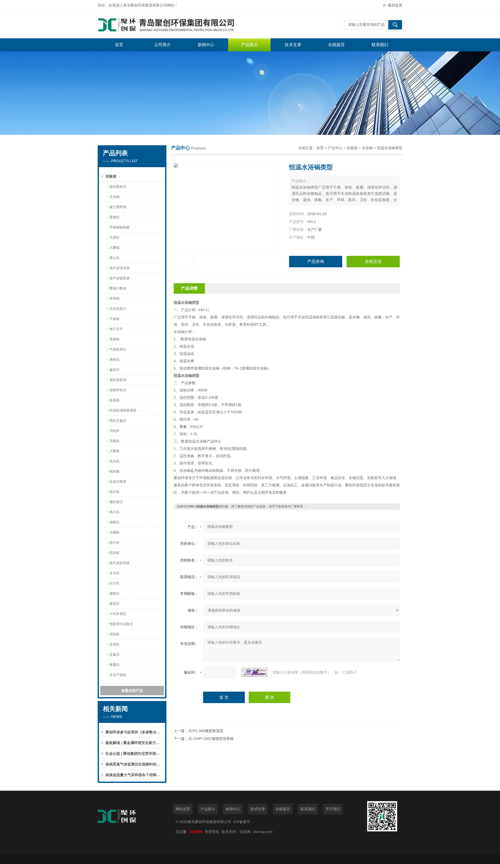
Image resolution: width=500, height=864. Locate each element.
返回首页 (395, 5)
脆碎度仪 (116, 502)
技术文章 (293, 45)
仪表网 (245, 832)
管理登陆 (212, 832)
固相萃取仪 (117, 390)
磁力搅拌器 (117, 207)
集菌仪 (114, 665)
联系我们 (380, 45)
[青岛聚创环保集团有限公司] (176, 24)
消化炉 (114, 431)
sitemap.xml (262, 832)
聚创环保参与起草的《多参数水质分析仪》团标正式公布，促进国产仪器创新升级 (134, 732)
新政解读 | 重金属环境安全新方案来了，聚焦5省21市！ (134, 743)
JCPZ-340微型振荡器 (205, 731)
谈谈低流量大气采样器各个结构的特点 (134, 775)
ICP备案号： (243, 822)
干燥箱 (114, 319)
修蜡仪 (114, 593)
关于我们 (333, 809)
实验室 (110, 176)
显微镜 (114, 339)
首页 (119, 45)
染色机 (114, 644)
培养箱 (114, 298)
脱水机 (114, 492)
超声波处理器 (119, 563)
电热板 (114, 471)
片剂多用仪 (117, 614)
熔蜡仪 (114, 522)
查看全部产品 (132, 690)
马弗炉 (114, 237)
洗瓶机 (114, 441)
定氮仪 (114, 654)
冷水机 (114, 573)
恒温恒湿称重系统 (122, 410)
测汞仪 (114, 359)
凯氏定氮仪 (117, 420)
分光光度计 (117, 309)
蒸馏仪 (114, 217)
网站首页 (183, 809)
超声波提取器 (119, 278)
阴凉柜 (114, 553)
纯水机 (114, 461)
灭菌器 (114, 451)
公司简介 (162, 45)
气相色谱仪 (117, 349)
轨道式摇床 (117, 482)
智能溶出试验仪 (121, 624)
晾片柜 (114, 543)
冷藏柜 (114, 532)
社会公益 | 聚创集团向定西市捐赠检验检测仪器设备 (134, 753)
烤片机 (114, 512)
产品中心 (335, 148)
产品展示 (249, 45)
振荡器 (114, 400)
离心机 (114, 258)
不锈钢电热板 (119, 227)
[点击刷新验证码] (254, 672)
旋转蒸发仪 (117, 187)
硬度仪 (114, 604)
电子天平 (116, 329)
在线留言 (336, 45)
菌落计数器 (117, 288)
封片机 (114, 583)
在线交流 (373, 261)
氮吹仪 (114, 370)
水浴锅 (114, 197)
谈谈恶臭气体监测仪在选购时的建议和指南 (134, 764)
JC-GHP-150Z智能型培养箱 (211, 738)
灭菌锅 (114, 248)
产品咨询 (315, 261)
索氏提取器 (117, 380)
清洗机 (114, 634)
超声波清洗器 (119, 268)
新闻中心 (206, 45)
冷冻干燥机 (117, 675)
